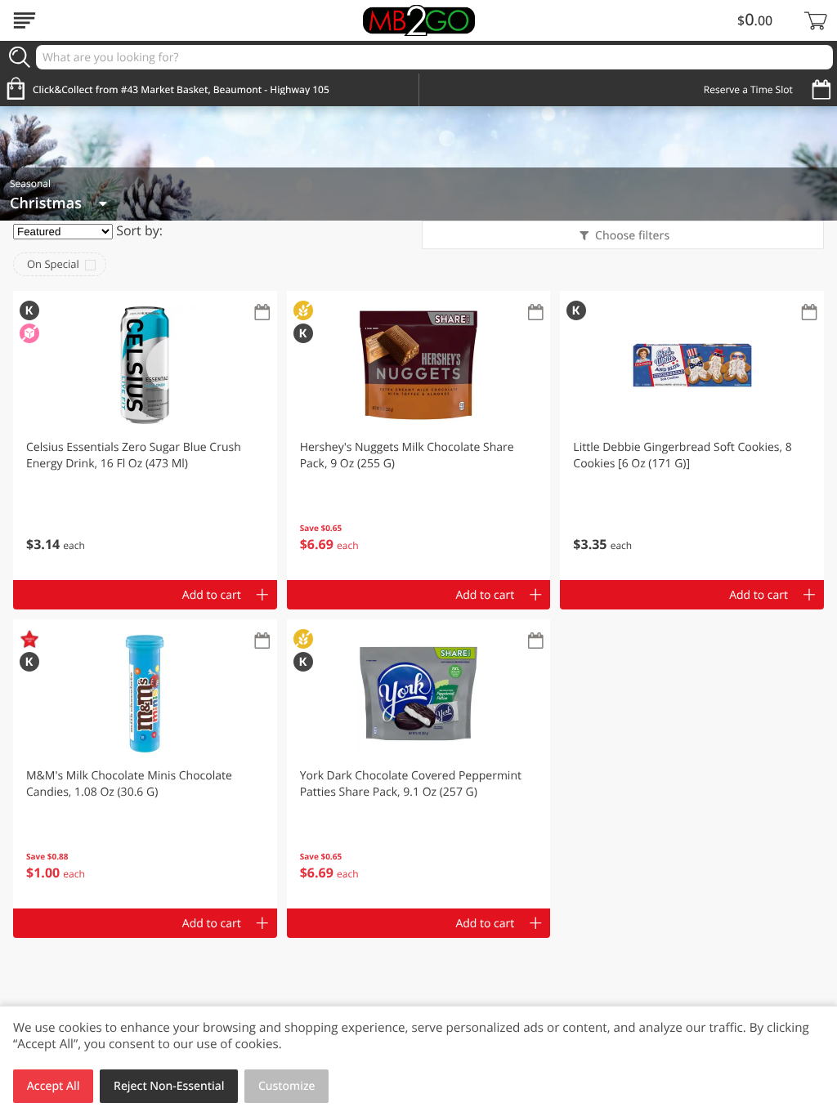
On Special (53, 264)
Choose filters (632, 235)
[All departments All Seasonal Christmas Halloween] (58, 203)
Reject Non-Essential (169, 1086)
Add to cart (211, 595)
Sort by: (139, 230)
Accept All (53, 1086)
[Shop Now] (24, 20)
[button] (145, 435)
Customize (287, 1086)
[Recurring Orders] (262, 313)
